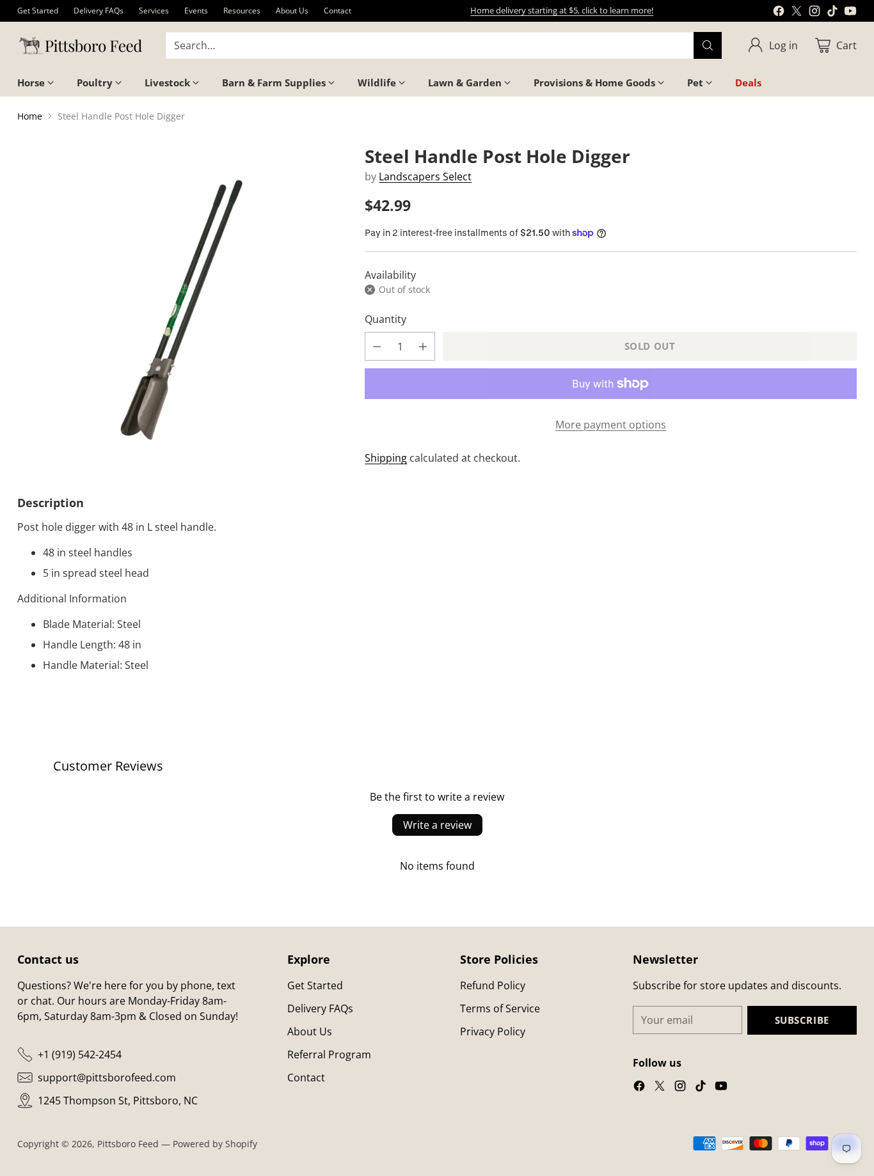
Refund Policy (492, 985)
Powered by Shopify (215, 1144)
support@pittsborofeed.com (107, 1077)
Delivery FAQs (320, 1008)
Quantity (385, 319)
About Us (309, 1031)
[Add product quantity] (422, 346)
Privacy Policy (492, 1031)
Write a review (437, 825)
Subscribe (802, 1020)
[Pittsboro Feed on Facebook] (778, 12)
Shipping (386, 458)
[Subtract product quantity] (376, 346)
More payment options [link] (610, 425)
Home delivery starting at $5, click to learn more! (561, 10)
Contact (306, 1077)
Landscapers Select (425, 176)
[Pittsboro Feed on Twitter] (796, 12)
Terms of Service (500, 1008)
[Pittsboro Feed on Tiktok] (832, 12)
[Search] (708, 45)
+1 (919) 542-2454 (80, 1054)
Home (29, 116)
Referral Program (329, 1054)
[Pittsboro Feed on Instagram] (814, 12)
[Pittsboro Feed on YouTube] (850, 12)
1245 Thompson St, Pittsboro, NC (118, 1101)
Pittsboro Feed (128, 1144)
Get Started (315, 985)
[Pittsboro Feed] (81, 46)
